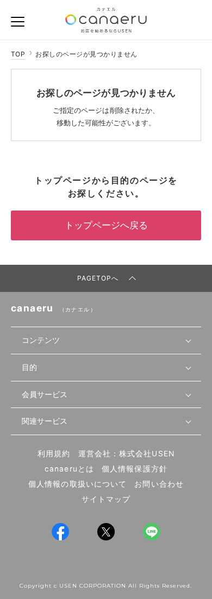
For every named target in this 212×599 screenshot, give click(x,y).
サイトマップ (106, 499)
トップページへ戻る (106, 225)
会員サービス (44, 394)
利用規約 (54, 453)
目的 (29, 367)
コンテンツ (41, 340)
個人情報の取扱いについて (77, 484)
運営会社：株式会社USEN (126, 453)
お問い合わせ (159, 484)
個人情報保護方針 (134, 468)
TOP (18, 54)
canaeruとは (69, 468)
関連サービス (44, 421)
